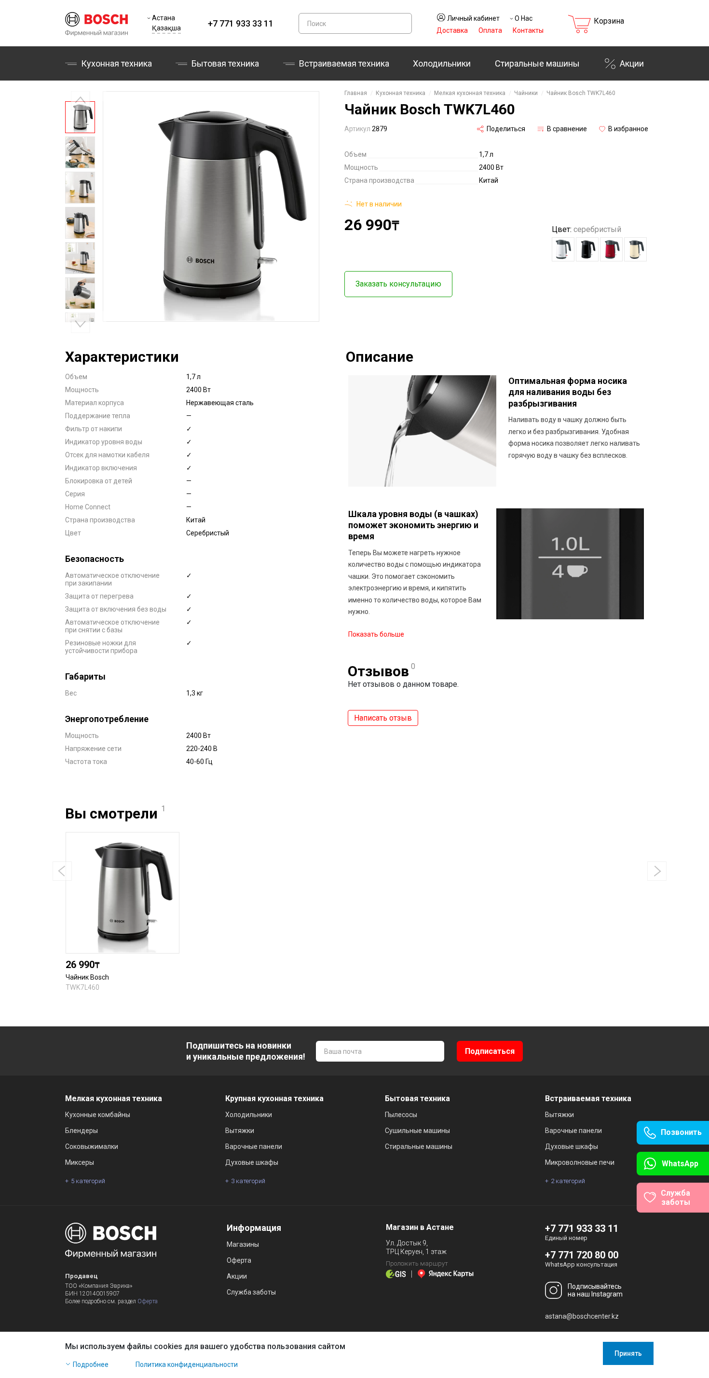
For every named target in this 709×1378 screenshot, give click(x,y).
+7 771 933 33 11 (240, 23)
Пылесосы (401, 1115)
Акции (632, 63)
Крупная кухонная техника (274, 1098)
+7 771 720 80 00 (581, 1255)
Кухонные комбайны (97, 1115)
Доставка (452, 30)
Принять (628, 1353)
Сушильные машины (417, 1130)
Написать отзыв (383, 718)
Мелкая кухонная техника (469, 93)
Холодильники (442, 63)
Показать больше (376, 634)
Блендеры (81, 1130)
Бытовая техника (225, 63)
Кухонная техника (116, 63)
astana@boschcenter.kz (582, 1316)
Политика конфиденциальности (187, 1364)
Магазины (243, 1244)
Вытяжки (239, 1130)
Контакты (528, 30)
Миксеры (79, 1162)
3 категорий (248, 1181)
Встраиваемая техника (588, 1098)
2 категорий (568, 1181)
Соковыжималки (91, 1146)
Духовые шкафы (251, 1162)
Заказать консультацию (398, 283)
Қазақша (166, 28)
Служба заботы (251, 1292)
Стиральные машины (537, 63)
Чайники (526, 93)
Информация (254, 1228)
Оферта (147, 1301)
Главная (355, 93)
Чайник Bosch (87, 977)
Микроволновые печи (579, 1162)
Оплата (490, 30)
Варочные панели (253, 1146)
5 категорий (88, 1181)
